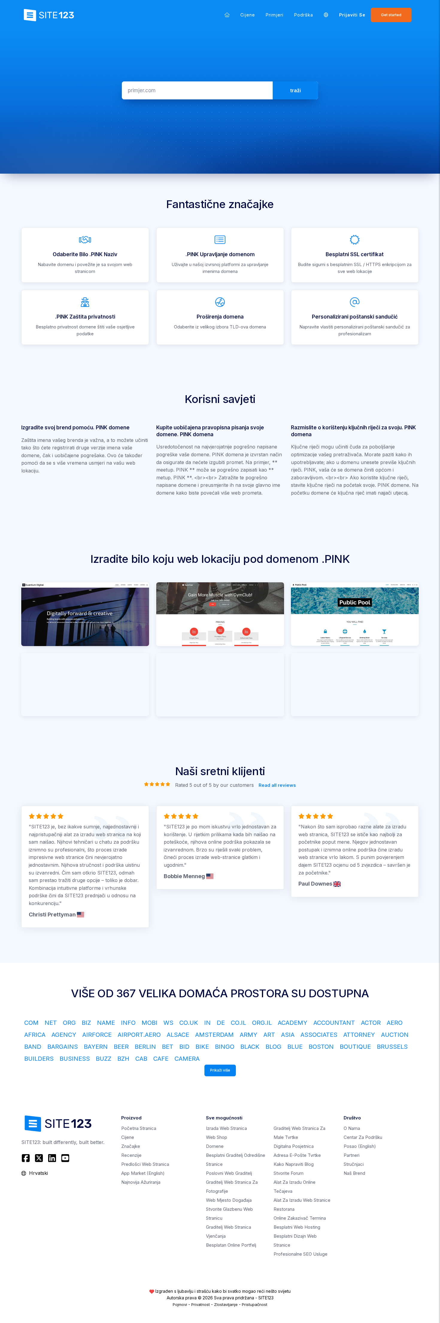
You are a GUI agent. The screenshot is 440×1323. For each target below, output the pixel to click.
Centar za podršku (363, 1137)
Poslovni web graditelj (229, 1173)
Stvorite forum (289, 1173)
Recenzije (131, 1155)
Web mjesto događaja (229, 1200)
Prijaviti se (352, 14)
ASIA (288, 1034)
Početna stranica (138, 1128)
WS (168, 1022)
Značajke (130, 1146)
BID (184, 1046)
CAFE (161, 1058)
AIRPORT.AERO (139, 1034)
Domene (215, 1146)
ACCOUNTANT (334, 1022)
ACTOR (371, 1022)
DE (221, 1022)
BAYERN (96, 1046)
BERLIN (145, 1046)
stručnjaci (354, 1164)
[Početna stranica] (227, 14)
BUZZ (103, 1058)
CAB (141, 1058)
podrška (303, 14)
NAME (106, 1022)
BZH (123, 1058)
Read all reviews (277, 785)
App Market (143, 1173)
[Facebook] (26, 1158)
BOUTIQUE (355, 1046)
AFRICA (34, 1034)
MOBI (149, 1022)
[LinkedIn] (52, 1158)
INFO (128, 1022)
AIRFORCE (97, 1034)
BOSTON (321, 1046)
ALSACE (178, 1034)
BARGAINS (62, 1046)
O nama (352, 1128)
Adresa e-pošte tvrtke (297, 1155)
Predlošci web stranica (145, 1164)
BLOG (273, 1046)
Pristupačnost (254, 1304)
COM (31, 1022)
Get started (391, 15)
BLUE (295, 1046)
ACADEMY (292, 1022)
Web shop (216, 1137)
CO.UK (188, 1022)
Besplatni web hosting (297, 1227)
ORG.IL (262, 1022)
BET (167, 1046)
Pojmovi (180, 1304)
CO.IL (238, 1022)
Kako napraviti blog (294, 1164)
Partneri (351, 1155)
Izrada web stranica (226, 1128)
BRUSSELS (392, 1046)
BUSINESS (75, 1058)
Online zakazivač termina (300, 1218)
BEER (121, 1046)
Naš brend (354, 1173)
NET (51, 1022)
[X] (39, 1158)
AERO (395, 1022)
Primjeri (274, 14)
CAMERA (187, 1058)
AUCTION (395, 1034)
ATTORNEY (359, 1034)
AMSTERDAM (214, 1034)
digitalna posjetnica (294, 1146)
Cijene (247, 14)
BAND (32, 1046)
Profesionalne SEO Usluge (300, 1254)
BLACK (250, 1046)
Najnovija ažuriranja (140, 1182)
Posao (360, 1146)
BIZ (86, 1022)
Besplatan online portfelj (231, 1245)
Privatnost (200, 1304)
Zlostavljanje (226, 1304)
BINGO (224, 1046)
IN (207, 1022)
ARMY (248, 1034)
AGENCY (63, 1034)
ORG (69, 1022)
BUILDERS (39, 1058)
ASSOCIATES (319, 1034)
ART (269, 1034)
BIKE (202, 1046)
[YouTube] (65, 1158)
